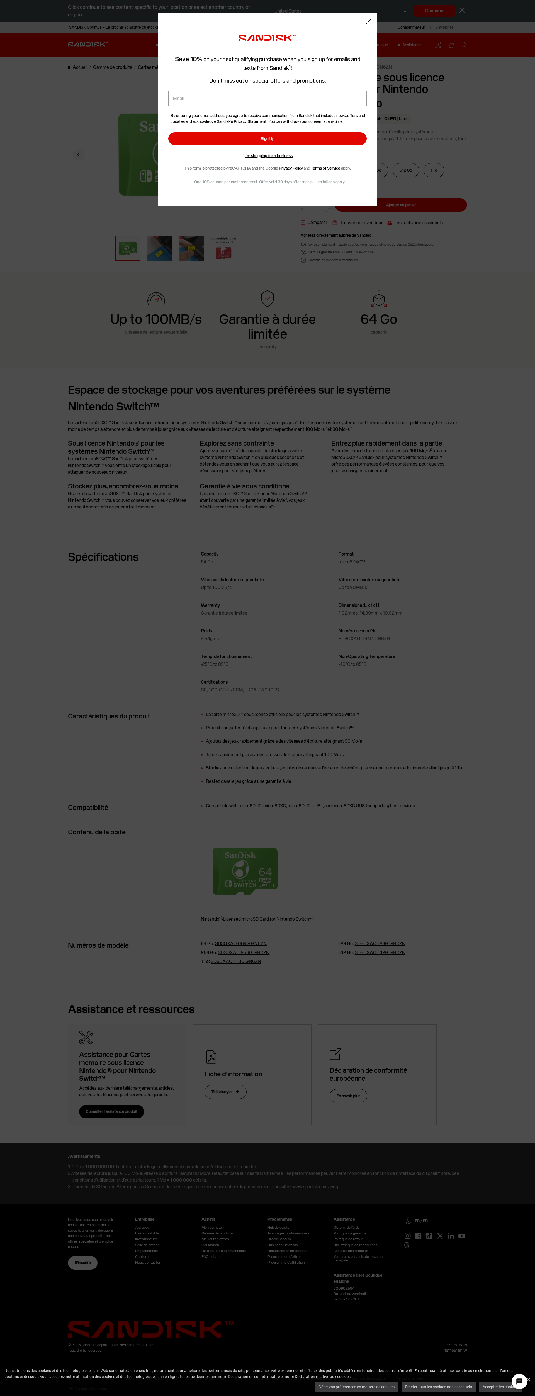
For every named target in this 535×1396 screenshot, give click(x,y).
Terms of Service (325, 168)
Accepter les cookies (500, 1386)
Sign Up (267, 138)
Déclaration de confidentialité (254, 1376)
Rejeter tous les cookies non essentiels (438, 1386)
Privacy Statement (250, 121)
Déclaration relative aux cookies (323, 1376)
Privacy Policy (291, 168)
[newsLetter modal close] (368, 22)
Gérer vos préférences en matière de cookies (356, 1386)
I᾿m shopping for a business (269, 155)
